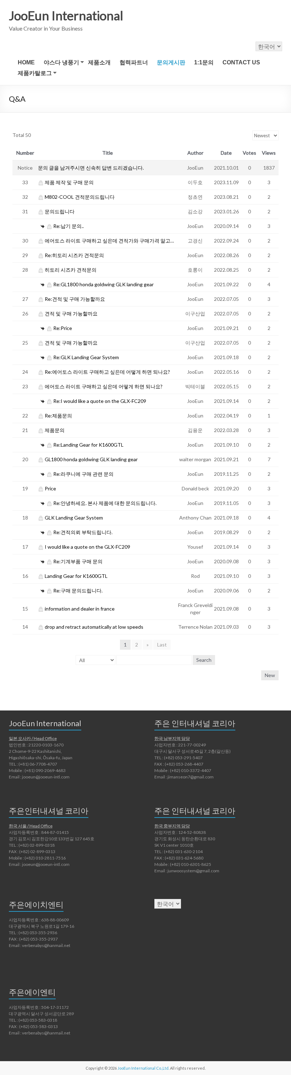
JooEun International (66, 15)
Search (204, 660)
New (270, 675)
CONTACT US (241, 62)
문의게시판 (171, 62)
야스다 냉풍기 (61, 62)
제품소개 (99, 62)
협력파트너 (134, 62)
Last (162, 645)
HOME (26, 62)
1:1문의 (204, 62)
